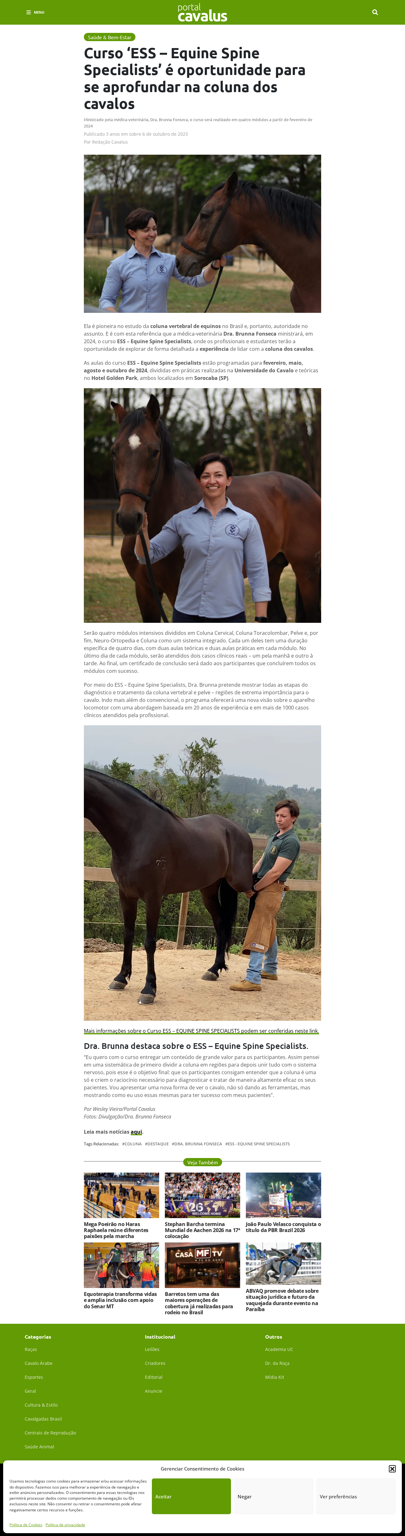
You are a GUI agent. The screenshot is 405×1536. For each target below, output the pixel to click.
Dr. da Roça (277, 1363)
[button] (392, 1468)
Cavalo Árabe (39, 1363)
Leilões (152, 1349)
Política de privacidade (65, 1524)
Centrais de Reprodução (50, 1433)
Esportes (34, 1377)
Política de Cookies (25, 1524)
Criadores (155, 1363)
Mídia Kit (274, 1377)
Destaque (158, 1144)
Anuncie (153, 1391)
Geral (30, 1391)
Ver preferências (338, 1496)
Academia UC (279, 1349)
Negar (245, 1496)
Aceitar (163, 1496)
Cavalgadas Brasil (43, 1419)
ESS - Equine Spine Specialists (259, 1144)
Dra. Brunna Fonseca (198, 1144)
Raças (31, 1349)
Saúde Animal (39, 1447)
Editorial (154, 1377)
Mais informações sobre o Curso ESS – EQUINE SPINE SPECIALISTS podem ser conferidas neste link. (201, 1030)
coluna (133, 1144)
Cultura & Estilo (41, 1405)
